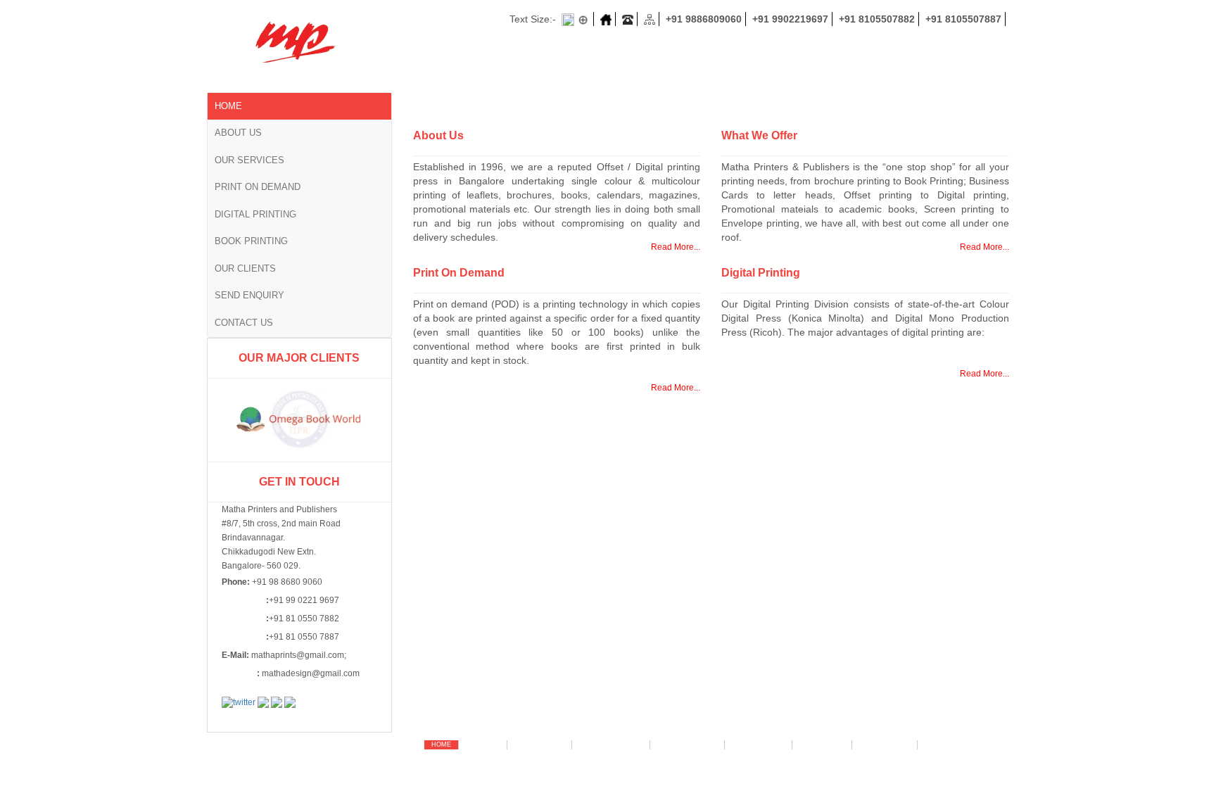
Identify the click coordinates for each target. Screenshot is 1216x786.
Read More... (675, 247)
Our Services (249, 160)
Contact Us (244, 322)
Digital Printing (255, 214)
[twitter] (238, 702)
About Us (238, 132)
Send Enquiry (249, 295)
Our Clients (245, 268)
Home (228, 106)
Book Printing (251, 241)
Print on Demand (257, 187)
